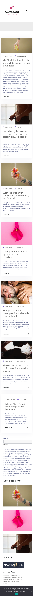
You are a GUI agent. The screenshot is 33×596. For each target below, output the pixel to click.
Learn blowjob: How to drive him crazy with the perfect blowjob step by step (15, 135)
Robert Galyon (8, 56)
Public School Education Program (12, 579)
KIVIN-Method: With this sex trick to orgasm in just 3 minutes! (16, 63)
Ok (17, 593)
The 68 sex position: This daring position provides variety (16, 368)
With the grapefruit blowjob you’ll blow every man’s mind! (16, 195)
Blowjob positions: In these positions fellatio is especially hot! (16, 313)
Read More (6, 96)
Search (5, 438)
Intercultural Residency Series (11, 575)
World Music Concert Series (11, 581)
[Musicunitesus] (12, 11)
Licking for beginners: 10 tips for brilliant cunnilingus (15, 254)
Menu (28, 11)
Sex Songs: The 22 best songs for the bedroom (15, 406)
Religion (5, 584)
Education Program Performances (12, 577)
